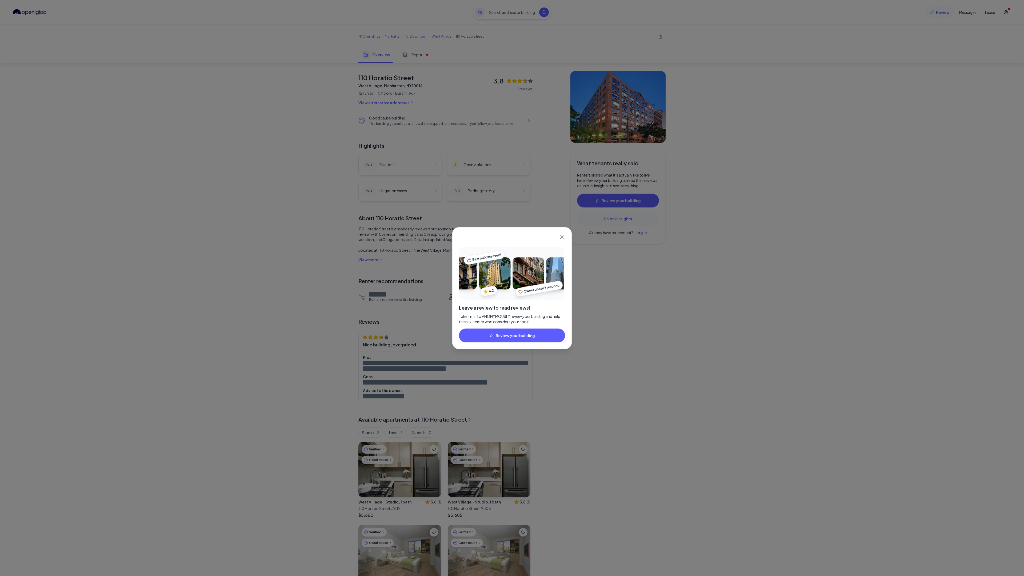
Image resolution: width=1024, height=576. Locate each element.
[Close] (562, 237)
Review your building (515, 335)
